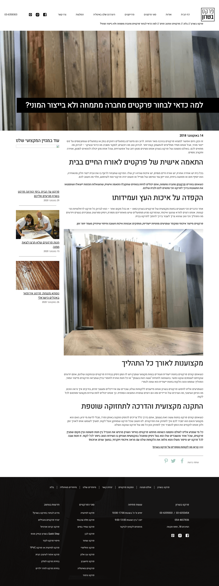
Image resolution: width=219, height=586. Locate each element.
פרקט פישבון (87, 561)
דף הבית (185, 14)
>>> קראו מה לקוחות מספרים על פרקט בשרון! (178, 447)
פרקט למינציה (87, 513)
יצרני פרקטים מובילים (48, 520)
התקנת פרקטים (126, 487)
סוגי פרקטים (150, 14)
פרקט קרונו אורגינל (49, 526)
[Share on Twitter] (173, 461)
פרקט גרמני (88, 575)
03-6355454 (182, 513)
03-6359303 (166, 513)
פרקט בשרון (163, 487)
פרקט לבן (89, 533)
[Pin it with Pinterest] (165, 461)
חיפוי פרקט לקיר (51, 540)
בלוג (52, 487)
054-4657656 (182, 520)
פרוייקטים (129, 14)
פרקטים (181, 184)
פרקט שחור (88, 540)
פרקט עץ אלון (87, 554)
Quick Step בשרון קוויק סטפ (45, 533)
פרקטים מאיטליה (86, 568)
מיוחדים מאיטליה (68, 487)
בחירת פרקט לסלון (50, 561)
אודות (168, 14)
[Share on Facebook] (181, 461)
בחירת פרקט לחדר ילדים (47, 568)
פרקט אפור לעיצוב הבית (47, 554)
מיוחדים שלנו (89, 487)
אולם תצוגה (145, 487)
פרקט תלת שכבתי (85, 520)
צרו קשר (62, 14)
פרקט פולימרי (87, 547)
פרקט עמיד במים (85, 526)
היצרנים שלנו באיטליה (104, 14)
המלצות (80, 14)
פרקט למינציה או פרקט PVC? (44, 547)
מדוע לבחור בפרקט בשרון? (46, 513)
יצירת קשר (107, 487)
